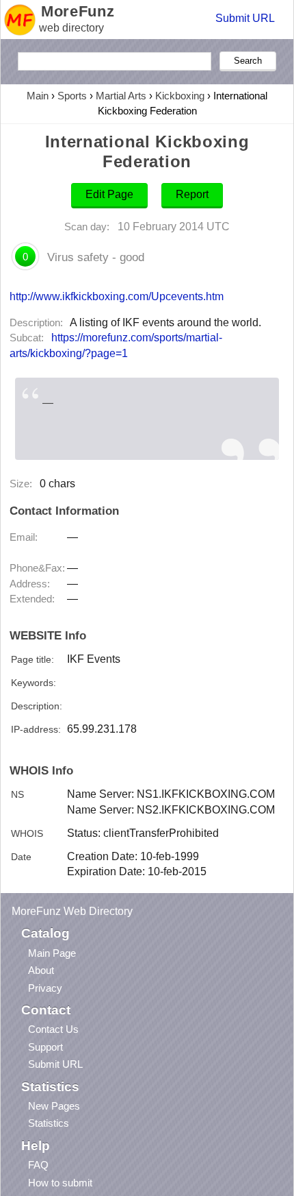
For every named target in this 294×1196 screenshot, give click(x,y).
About (41, 970)
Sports (72, 95)
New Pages (54, 1106)
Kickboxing (179, 95)
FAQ (38, 1165)
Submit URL (245, 18)
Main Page (52, 953)
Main (38, 95)
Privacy (45, 988)
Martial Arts (121, 95)
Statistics (48, 1123)
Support (45, 1047)
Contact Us (53, 1029)
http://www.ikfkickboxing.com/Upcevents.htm (117, 296)
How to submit (60, 1182)
